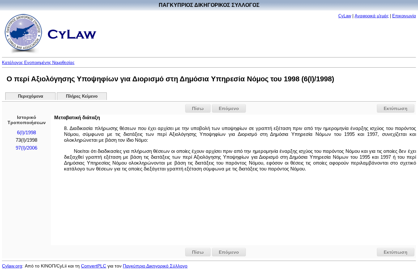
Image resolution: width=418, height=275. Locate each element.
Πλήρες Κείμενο (82, 96)
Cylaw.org (12, 265)
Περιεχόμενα (30, 96)
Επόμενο (229, 108)
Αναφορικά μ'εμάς (372, 15)
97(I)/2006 (26, 148)
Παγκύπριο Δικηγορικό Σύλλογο (155, 265)
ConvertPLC (93, 265)
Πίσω (198, 108)
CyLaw (344, 15)
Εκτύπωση (396, 108)
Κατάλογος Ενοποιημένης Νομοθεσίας (38, 62)
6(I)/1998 (26, 132)
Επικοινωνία (404, 15)
